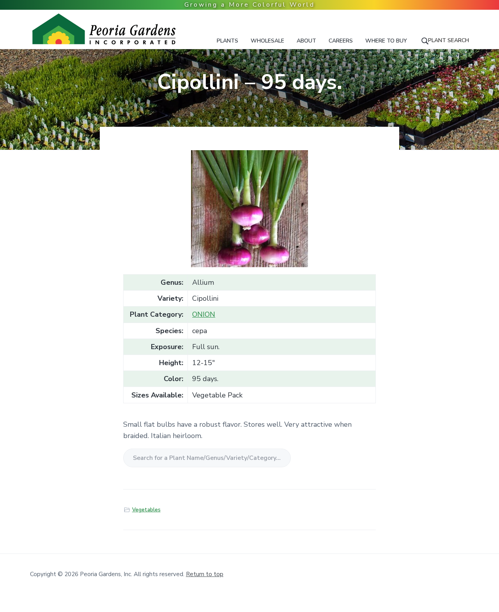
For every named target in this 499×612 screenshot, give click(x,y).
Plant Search (448, 40)
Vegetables (146, 509)
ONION (203, 314)
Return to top (204, 574)
